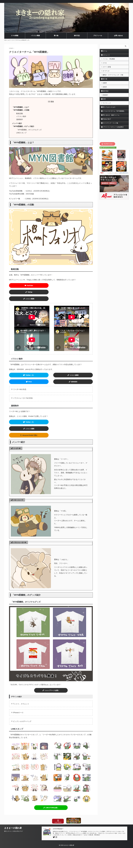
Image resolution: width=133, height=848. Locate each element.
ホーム (105, 51)
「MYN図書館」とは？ (20, 107)
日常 (104, 99)
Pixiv (30, 382)
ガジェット (106, 55)
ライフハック (107, 103)
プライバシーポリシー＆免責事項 (113, 127)
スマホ (105, 63)
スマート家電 (107, 67)
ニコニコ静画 (74, 375)
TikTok (30, 292)
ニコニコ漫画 (30, 429)
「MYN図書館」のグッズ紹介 (23, 126)
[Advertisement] (114, 135)
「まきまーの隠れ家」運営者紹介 (91, 835)
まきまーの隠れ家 (13, 828)
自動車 (105, 83)
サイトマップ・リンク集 (110, 123)
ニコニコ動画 (30, 299)
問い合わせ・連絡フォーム (111, 115)
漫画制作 (19, 119)
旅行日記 (105, 91)
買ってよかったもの (109, 107)
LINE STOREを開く (52, 808)
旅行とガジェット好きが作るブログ (13, 831)
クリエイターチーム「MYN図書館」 (114, 111)
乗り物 (105, 79)
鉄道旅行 (105, 95)
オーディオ (106, 71)
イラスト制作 (21, 116)
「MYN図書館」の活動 (20, 110)
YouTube (30, 285)
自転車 (105, 87)
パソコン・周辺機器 (109, 59)
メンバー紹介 (17, 123)
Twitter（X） (30, 375)
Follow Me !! (107, 119)
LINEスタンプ (21, 133)
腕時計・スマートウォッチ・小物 (113, 75)
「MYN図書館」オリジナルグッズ (29, 130)
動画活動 (19, 113)
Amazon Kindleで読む (30, 435)
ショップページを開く (52, 690)
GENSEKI (74, 382)
